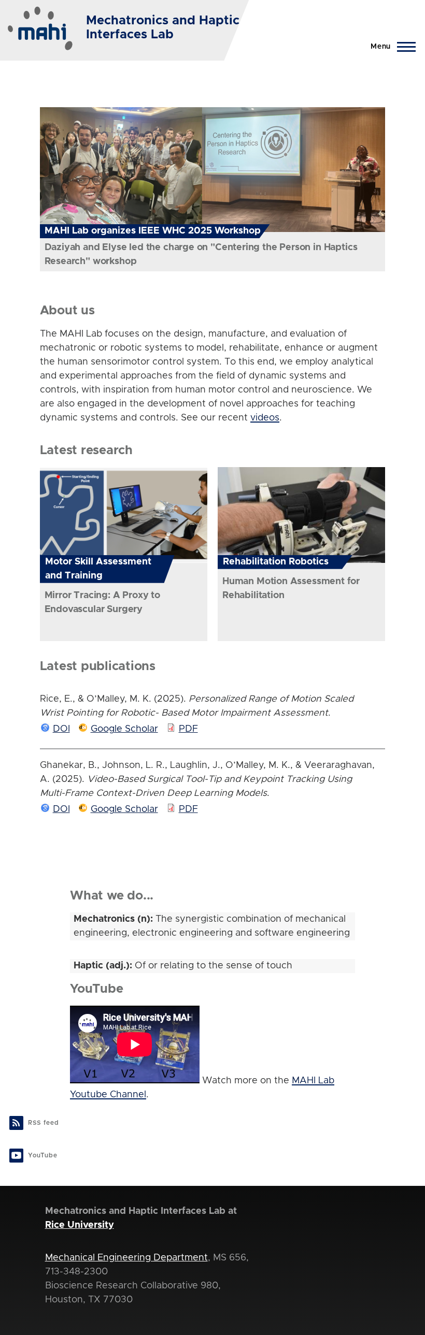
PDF (188, 729)
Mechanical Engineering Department (126, 1258)
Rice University (79, 1225)
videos (264, 418)
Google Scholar (124, 729)
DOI (61, 729)
